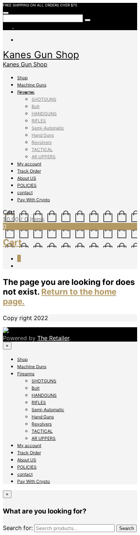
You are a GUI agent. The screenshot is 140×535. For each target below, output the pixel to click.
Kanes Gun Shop (41, 55)
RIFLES (39, 120)
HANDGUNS (44, 113)
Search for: (18, 527)
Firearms (25, 92)
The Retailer (53, 338)
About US (26, 178)
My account (29, 163)
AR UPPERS (44, 156)
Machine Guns (31, 85)
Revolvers (42, 142)
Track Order (29, 171)
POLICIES (27, 185)
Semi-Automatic (48, 128)
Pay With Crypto (33, 199)
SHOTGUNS (44, 99)
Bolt (35, 106)
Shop (22, 77)
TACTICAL (42, 149)
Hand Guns (43, 135)
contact (25, 192)
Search (126, 528)
